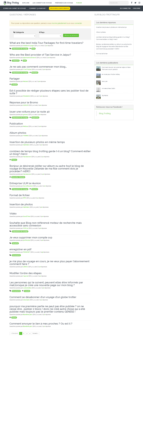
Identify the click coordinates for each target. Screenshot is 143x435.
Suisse (14, 317)
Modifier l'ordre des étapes (25, 273)
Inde (33, 48)
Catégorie (19, 32)
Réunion (34, 189)
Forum (79, 3)
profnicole (26, 240)
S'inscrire (136, 8)
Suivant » (35, 333)
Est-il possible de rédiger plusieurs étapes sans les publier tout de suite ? (48, 92)
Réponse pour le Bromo (23, 102)
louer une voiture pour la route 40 (29, 111)
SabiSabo (26, 145)
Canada (14, 84)
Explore (25, 3)
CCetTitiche (27, 69)
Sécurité (15, 243)
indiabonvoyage (28, 45)
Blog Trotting (105, 113)
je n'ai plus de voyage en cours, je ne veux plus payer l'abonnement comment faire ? (49, 262)
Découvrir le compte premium (59, 8)
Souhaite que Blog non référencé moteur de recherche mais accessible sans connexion (45, 224)
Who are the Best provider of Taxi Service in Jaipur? (40, 54)
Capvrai (25, 276)
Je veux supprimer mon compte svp (30, 237)
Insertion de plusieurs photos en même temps (37, 142)
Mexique (35, 72)
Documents (16, 255)
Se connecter (125, 8)
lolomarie (26, 300)
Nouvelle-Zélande (18, 177)
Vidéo (13, 213)
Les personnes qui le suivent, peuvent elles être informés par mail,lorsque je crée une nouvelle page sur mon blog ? (46, 284)
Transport (15, 60)
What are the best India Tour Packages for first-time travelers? (46, 42)
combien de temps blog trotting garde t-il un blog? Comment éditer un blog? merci (50, 152)
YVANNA (25, 135)
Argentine (35, 117)
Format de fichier (19, 195)
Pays (42, 32)
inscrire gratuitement (59, 23)
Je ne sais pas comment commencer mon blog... (38, 66)
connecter (78, 23)
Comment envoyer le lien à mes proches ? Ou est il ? (40, 323)
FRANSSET (26, 252)
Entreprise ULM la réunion (25, 183)
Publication (16, 123)
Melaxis (25, 81)
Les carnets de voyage (42, 3)
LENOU (25, 267)
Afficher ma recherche (71, 35)
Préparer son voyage (64, 3)
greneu (25, 114)
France (14, 160)
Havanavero (27, 156)
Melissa (25, 126)
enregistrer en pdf (20, 249)
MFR (24, 198)
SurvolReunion (28, 186)
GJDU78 (25, 105)
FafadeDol (26, 96)
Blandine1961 (27, 314)
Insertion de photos (21, 204)
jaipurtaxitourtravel (29, 57)
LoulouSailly (27, 288)
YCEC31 (25, 228)
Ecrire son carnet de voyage (14, 8)
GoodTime (26, 216)
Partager (14, 78)
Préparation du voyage (20, 48)
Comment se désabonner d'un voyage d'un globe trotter (42, 297)
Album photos (17, 132)
